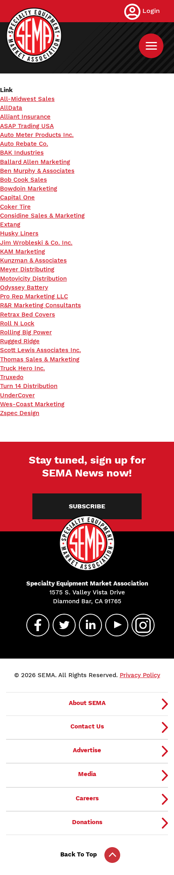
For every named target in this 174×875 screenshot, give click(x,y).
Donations (87, 822)
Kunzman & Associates (33, 260)
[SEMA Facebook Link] (34, 625)
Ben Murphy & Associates (37, 170)
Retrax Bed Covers (27, 314)
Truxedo (11, 377)
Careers (87, 798)
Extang (10, 224)
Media (87, 774)
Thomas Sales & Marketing (39, 359)
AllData (11, 107)
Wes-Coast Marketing (32, 404)
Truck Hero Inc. (22, 368)
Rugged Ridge (20, 341)
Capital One (17, 197)
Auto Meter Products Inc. (37, 134)
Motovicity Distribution (33, 278)
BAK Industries (22, 152)
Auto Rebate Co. (24, 143)
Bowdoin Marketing (28, 188)
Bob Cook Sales (23, 179)
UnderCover (17, 395)
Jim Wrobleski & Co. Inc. (36, 242)
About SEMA (87, 703)
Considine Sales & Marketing (42, 215)
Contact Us (87, 726)
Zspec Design (19, 413)
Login (151, 11)
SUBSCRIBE (87, 506)
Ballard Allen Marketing (35, 162)
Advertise (87, 750)
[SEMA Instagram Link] (140, 625)
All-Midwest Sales (27, 99)
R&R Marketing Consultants (40, 305)
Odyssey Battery (24, 287)
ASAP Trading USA (27, 126)
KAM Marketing (22, 251)
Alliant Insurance (25, 116)
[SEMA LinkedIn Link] (87, 625)
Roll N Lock (17, 323)
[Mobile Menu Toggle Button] (151, 46)
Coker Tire (15, 206)
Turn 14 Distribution (28, 386)
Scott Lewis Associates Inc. (40, 350)
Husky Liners (19, 233)
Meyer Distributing (27, 269)
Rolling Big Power (26, 332)
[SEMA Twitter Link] (61, 625)
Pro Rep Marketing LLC (34, 296)
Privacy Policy (140, 675)
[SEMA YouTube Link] (113, 625)
